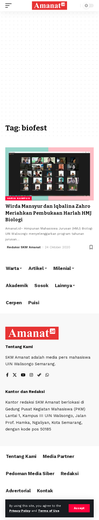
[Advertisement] (49, 69)
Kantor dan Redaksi (25, 391)
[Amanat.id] (49, 5)
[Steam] (39, 375)
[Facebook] (7, 375)
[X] (14, 375)
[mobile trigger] (9, 5)
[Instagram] (31, 375)
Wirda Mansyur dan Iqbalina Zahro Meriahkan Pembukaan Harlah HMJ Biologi (48, 212)
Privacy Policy (19, 511)
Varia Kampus (18, 198)
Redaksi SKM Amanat (24, 247)
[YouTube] (23, 375)
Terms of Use (48, 511)
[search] (75, 5)
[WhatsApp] (47, 375)
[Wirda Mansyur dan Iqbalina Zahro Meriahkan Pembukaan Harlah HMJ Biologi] (49, 173)
